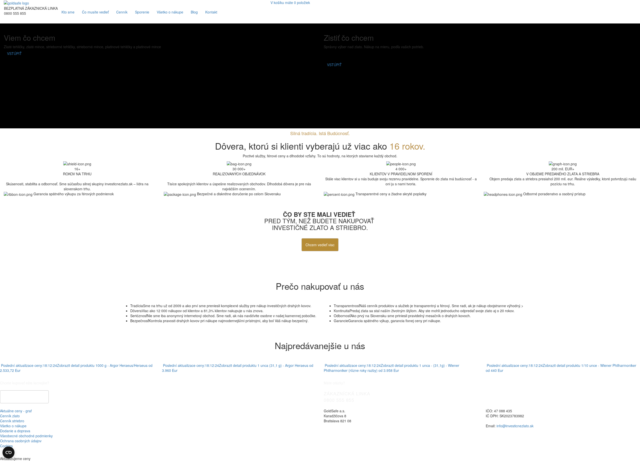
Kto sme (68, 11)
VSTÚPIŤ (14, 53)
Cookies (6, 445)
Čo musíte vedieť (95, 11)
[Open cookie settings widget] (8, 453)
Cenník (122, 11)
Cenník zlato (10, 415)
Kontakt (211, 11)
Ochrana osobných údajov (21, 440)
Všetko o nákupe (170, 11)
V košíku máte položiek (290, 2)
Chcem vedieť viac (320, 244)
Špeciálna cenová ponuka (24, 396)
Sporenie (142, 11)
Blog (194, 11)
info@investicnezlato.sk (515, 425)
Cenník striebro (12, 420)
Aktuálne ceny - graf (16, 410)
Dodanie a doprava (15, 430)
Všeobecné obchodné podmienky (26, 435)
